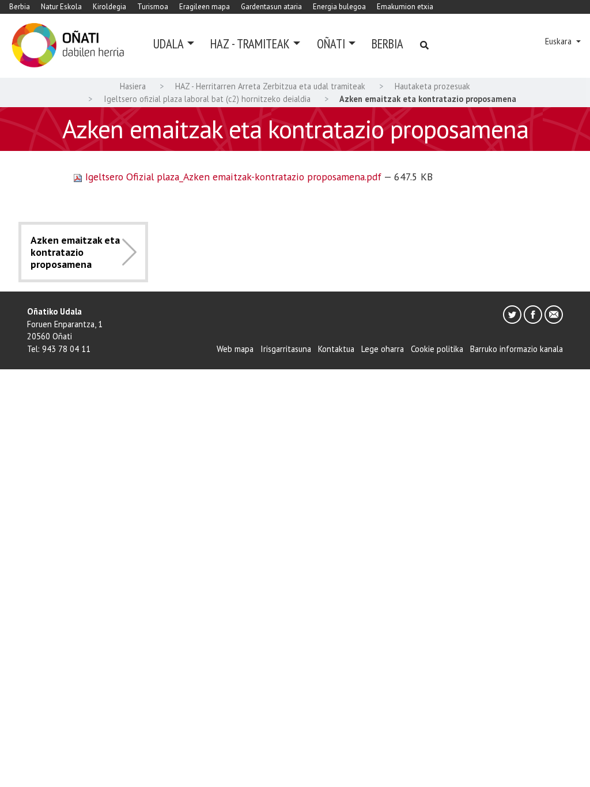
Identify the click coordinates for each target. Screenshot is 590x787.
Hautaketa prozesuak (432, 86)
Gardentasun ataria (271, 7)
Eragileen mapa (204, 7)
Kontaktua (336, 348)
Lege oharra (382, 348)
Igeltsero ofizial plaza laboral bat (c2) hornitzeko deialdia (207, 98)
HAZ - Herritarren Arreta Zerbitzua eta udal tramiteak (270, 86)
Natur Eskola (61, 7)
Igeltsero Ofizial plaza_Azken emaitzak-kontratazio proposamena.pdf (233, 176)
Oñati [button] (331, 43)
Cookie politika (437, 348)
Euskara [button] (559, 41)
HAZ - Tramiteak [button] (250, 43)
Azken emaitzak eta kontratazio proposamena (75, 252)
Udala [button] (168, 43)
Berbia (19, 7)
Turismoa (152, 7)
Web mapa (235, 348)
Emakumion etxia (405, 7)
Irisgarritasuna (285, 348)
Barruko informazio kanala (516, 348)
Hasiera (133, 86)
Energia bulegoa (339, 7)
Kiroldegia (109, 7)
